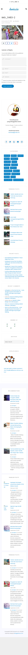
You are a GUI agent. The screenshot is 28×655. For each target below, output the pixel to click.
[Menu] (1, 9)
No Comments (6, 23)
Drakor (19, 155)
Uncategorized (17, 179)
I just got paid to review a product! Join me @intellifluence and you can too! (13, 370)
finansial (13, 158)
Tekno (5, 176)
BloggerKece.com (19, 633)
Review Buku (14, 173)
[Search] (26, 9)
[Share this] (8, 43)
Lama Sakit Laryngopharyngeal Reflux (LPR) (17, 218)
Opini (5, 167)
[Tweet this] (12, 43)
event (5, 158)
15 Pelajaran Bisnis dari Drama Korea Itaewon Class (16, 234)
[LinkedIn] (14, 2)
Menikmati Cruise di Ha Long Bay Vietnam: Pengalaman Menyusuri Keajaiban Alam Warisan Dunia (13, 268)
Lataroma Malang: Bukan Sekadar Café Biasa (14, 297)
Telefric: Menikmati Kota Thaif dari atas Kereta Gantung (16, 195)
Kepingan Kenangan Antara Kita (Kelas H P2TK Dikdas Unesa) (17, 484)
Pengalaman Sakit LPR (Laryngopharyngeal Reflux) (16, 203)
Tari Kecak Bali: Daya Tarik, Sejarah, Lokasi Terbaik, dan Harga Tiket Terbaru (17, 450)
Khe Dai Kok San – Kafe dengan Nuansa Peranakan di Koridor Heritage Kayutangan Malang (14, 292)
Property (16, 170)
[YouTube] (16, 2)
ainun (6, 304)
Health (13, 161)
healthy (6, 164)
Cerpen (13, 155)
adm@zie (16, 21)
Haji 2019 (6, 161)
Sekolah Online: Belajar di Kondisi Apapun (12, 301)
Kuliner (13, 164)
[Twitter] (12, 2)
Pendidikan (6, 170)
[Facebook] (10, 2)
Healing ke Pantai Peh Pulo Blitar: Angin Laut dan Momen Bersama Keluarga (13, 263)
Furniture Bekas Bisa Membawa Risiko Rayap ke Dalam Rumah (13, 272)
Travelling (6, 179)
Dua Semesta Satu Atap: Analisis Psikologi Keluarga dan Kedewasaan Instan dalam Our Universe (14, 276)
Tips (12, 176)
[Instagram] (18, 2)
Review (6, 173)
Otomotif (13, 167)
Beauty (5, 155)
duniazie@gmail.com (14, 132)
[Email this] (3, 43)
